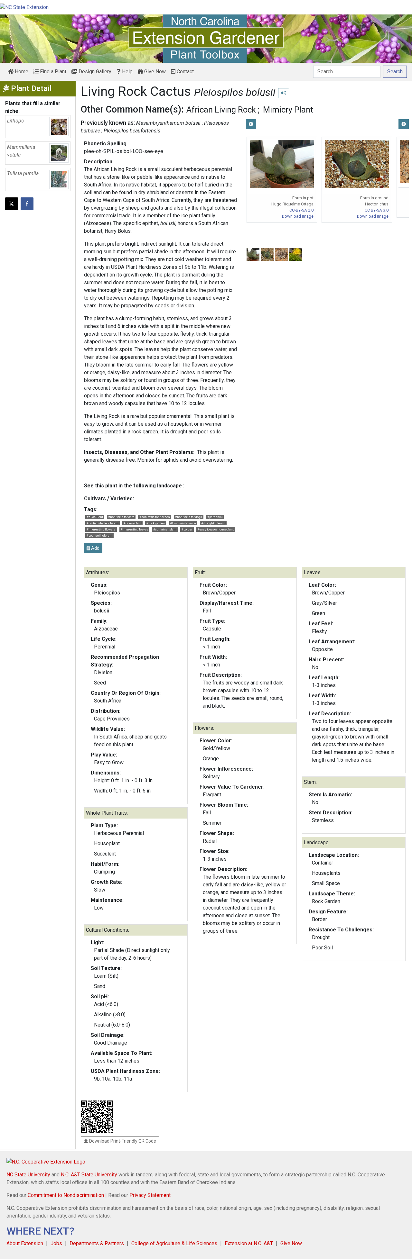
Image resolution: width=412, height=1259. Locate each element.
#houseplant (133, 523)
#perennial (215, 517)
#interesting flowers (101, 529)
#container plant (164, 529)
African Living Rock (221, 109)
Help (127, 71)
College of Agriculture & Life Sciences (174, 1243)
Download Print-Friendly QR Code (122, 1141)
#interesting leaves (134, 529)
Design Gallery (94, 71)
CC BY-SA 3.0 (377, 210)
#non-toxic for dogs (188, 517)
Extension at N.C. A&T (249, 1243)
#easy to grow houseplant (216, 529)
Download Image (298, 216)
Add (94, 548)
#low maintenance (183, 523)
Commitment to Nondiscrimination (66, 1195)
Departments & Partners (97, 1243)
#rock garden (155, 523)
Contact (184, 71)
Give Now (154, 71)
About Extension (24, 1243)
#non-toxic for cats (121, 517)
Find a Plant (52, 71)
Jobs (56, 1243)
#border (187, 529)
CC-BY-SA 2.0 (301, 210)
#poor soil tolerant (99, 535)
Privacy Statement (150, 1195)
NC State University (28, 1175)
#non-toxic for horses (154, 517)
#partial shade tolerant (102, 523)
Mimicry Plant (288, 109)
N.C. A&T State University (89, 1175)
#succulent (95, 517)
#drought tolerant (213, 523)
